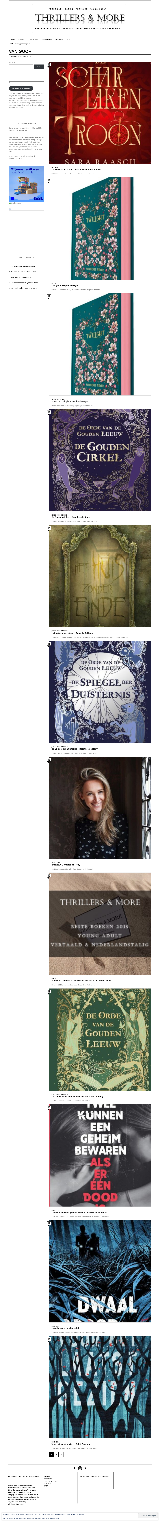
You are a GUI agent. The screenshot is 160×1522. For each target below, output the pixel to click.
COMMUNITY (46, 39)
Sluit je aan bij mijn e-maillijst (21, 88)
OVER (68, 39)
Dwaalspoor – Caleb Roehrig (66, 1328)
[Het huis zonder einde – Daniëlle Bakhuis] (100, 576)
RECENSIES (33, 39)
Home (11, 44)
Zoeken (39, 67)
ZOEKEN (12, 63)
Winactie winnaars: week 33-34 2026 (23, 272)
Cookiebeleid (54, 1519)
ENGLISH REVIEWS (50, 1481)
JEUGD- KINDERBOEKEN (60, 515)
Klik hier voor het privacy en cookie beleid (94, 1476)
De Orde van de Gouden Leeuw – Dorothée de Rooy (77, 1096)
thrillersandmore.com (16, 1504)
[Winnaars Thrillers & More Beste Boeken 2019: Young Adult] (100, 923)
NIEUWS (21, 39)
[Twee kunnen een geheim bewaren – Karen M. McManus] (100, 1155)
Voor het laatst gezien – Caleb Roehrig (71, 1444)
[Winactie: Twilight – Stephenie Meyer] (100, 344)
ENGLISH (59, 39)
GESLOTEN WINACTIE (59, 399)
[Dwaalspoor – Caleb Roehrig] (100, 1271)
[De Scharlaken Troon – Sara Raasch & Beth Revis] (100, 112)
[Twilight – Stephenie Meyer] (100, 228)
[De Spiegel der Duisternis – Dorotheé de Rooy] (100, 692)
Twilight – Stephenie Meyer (65, 285)
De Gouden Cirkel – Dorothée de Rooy (71, 517)
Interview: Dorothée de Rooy (66, 865)
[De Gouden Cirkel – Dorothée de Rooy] (100, 460)
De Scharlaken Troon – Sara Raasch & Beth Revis (76, 169)
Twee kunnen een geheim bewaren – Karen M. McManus (80, 1212)
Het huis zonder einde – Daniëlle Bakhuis (72, 633)
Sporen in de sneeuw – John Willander (24, 283)
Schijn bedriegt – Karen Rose (21, 277)
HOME (13, 39)
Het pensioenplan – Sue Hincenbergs (24, 288)
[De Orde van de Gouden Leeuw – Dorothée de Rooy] (100, 1039)
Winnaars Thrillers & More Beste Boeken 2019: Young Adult (81, 980)
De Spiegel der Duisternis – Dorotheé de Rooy (75, 749)
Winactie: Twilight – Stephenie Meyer (70, 401)
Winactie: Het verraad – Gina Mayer (23, 266)
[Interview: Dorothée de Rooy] (100, 808)
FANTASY (55, 167)
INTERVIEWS (56, 863)
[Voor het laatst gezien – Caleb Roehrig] (100, 1387)
